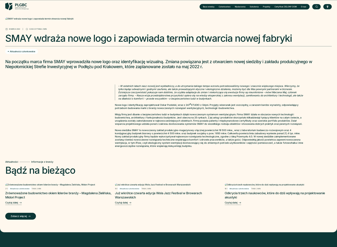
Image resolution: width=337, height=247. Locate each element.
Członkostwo (224, 7)
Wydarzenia (240, 7)
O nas (303, 7)
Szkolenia (254, 7)
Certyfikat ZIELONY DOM (285, 7)
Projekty (266, 7)
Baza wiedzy (208, 7)
